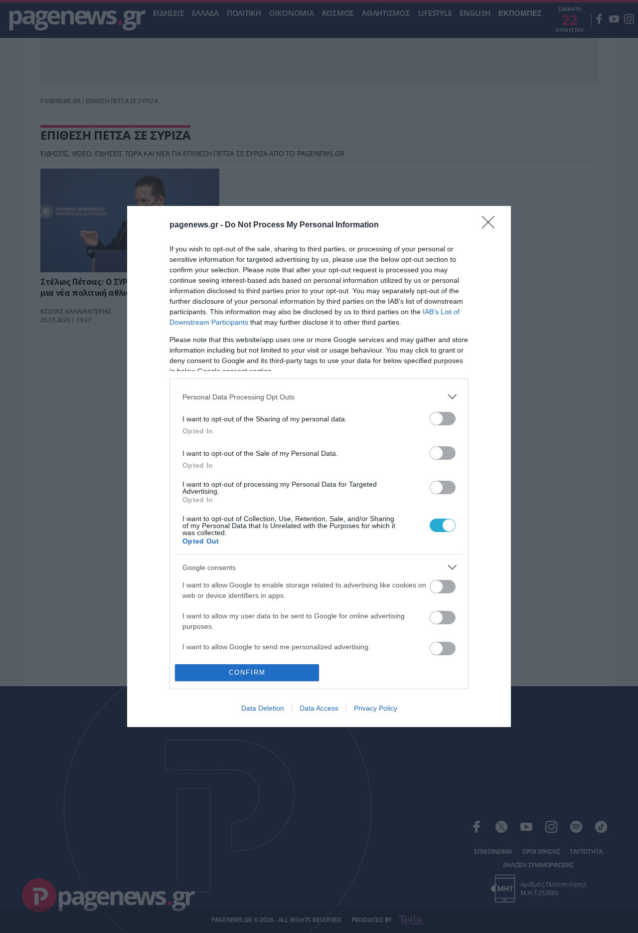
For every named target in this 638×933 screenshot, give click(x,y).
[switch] (443, 418)
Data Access (319, 708)
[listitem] (319, 396)
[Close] (491, 225)
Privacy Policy (375, 708)
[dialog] (319, 466)
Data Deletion (262, 708)
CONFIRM (247, 672)
